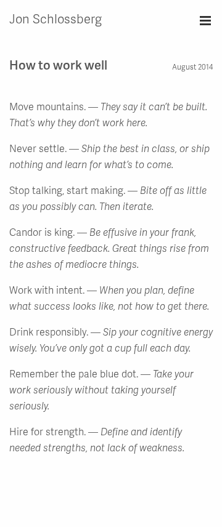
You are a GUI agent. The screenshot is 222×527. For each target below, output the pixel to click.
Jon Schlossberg (55, 18)
